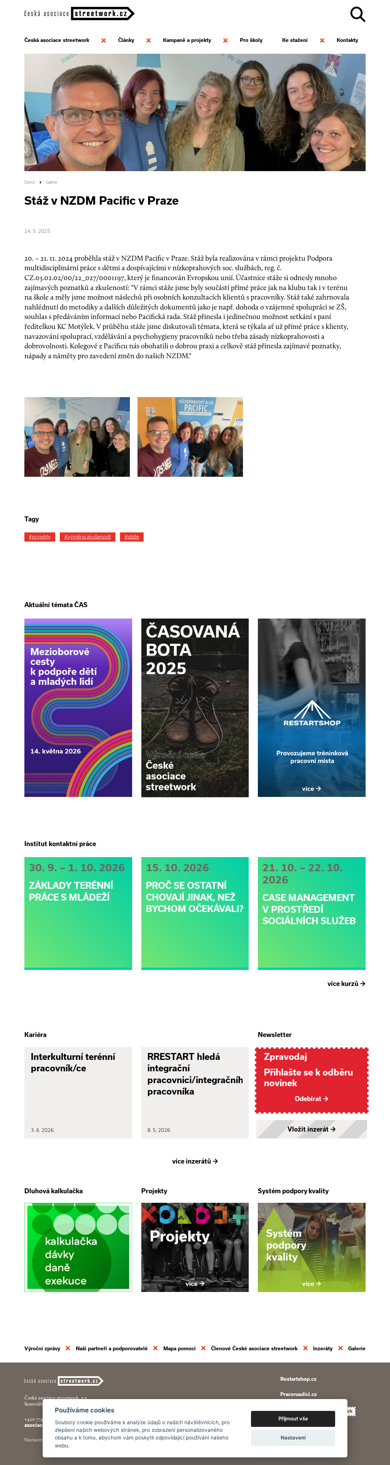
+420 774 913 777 (41, 1419)
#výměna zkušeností (87, 537)
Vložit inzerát (312, 1129)
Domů (29, 182)
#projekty (40, 537)
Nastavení (293, 1438)
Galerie (51, 182)
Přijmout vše (293, 1418)
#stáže (132, 537)
